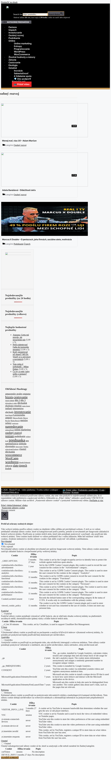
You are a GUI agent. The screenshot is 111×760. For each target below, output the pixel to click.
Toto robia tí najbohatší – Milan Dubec (21, 366)
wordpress (12, 462)
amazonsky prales (13, 393)
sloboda (22, 443)
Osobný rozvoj (16, 35)
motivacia (15, 423)
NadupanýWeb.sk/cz (10, 492)
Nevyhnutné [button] (6, 541)
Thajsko (25, 446)
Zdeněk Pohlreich (24, 462)
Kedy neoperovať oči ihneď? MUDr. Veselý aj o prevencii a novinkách (21, 355)
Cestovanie (14, 62)
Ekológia (13, 65)
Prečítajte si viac (96, 500)
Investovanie (15, 32)
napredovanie (14, 426)
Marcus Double (18, 418)
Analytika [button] (5, 637)
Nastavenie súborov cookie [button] (13, 508)
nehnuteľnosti (9, 430)
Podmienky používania (88, 490)
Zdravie (12, 59)
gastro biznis (26, 406)
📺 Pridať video (22, 84)
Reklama (66, 492)
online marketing (22, 429)
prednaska (17, 440)
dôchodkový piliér (11, 403)
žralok (8, 468)
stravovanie (19, 446)
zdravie (8, 465)
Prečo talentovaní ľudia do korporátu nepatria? (21, 347)
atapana (26, 393)
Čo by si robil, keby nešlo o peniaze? (21, 372)
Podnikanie (14, 38)
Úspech (13, 30)
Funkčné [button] (5, 611)
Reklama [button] (5, 690)
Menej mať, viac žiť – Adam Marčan (19, 140)
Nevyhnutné (9, 544)
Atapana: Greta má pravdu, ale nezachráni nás (21, 337)
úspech (23, 465)
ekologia (9, 405)
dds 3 (23, 400)
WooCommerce (22, 54)
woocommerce (13, 454)
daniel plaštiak (9, 400)
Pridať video (71, 490)
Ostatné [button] (4, 741)
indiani (8, 408)
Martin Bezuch (15, 420)
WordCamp (11, 458)
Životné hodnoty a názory (22, 57)
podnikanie (19, 436)
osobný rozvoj (13, 432)
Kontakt (75, 492)
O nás (101, 490)
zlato (16, 465)
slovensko (10, 446)
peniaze (9, 436)
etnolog (18, 405)
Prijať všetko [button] (6, 505)
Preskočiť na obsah (9, 2)
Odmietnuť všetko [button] (20, 505)
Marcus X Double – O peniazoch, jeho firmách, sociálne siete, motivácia (37, 239)
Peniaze (13, 27)
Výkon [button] (4, 627)
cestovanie (21, 397)
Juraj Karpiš (9, 415)
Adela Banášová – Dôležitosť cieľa (19, 190)
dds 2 (17, 400)
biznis (9, 397)
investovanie (22, 412)
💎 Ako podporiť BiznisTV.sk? (21, 80)
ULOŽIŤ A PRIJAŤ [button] (10, 757)
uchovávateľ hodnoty (12, 449)
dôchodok (22, 403)
